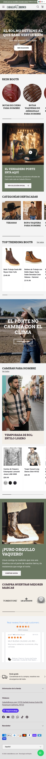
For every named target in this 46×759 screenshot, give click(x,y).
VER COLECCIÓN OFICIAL (23, 61)
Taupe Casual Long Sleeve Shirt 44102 (31, 470)
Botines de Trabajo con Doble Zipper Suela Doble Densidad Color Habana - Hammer (33, 273)
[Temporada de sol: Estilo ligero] (23, 403)
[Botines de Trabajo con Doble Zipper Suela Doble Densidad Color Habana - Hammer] (33, 257)
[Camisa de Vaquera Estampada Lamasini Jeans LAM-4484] (13, 457)
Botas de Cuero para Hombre (11, 106)
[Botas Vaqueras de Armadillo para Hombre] (32, 93)
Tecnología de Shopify (25, 754)
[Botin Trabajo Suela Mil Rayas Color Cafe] (13, 257)
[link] (23, 659)
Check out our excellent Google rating (15, 2)
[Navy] (15, 483)
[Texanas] (11, 210)
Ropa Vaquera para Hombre (32, 224)
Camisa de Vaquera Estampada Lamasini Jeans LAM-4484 (12, 471)
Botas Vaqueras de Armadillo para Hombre (32, 109)
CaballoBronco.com (9, 702)
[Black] (10, 483)
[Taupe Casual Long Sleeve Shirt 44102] (33, 457)
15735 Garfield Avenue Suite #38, (30, 702)
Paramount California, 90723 (13, 705)
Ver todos (40, 242)
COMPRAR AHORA (23, 341)
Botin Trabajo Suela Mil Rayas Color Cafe (12, 270)
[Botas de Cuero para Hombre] (11, 93)
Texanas (11, 223)
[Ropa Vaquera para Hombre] (32, 210)
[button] (41, 1)
